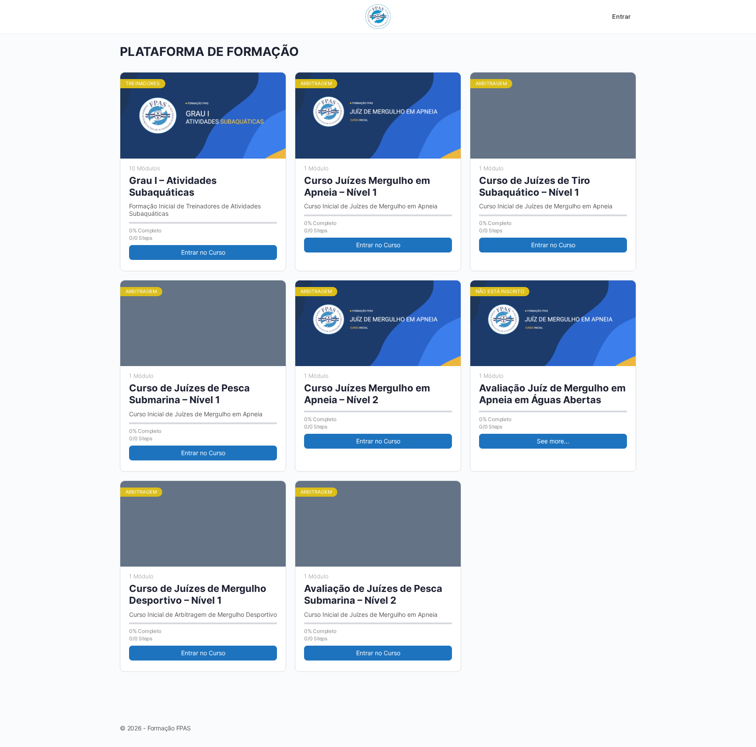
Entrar (621, 16)
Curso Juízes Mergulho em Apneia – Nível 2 (367, 393)
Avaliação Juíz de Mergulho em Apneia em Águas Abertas (552, 393)
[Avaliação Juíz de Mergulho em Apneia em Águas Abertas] (553, 323)
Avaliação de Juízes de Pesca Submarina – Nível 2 (373, 594)
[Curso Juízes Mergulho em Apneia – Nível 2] (378, 323)
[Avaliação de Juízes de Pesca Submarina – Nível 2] (378, 524)
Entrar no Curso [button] (203, 252)
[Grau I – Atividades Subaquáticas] (203, 116)
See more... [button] (553, 441)
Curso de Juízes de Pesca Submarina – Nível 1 (189, 393)
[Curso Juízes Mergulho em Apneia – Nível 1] (378, 116)
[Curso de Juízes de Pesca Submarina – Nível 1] (203, 323)
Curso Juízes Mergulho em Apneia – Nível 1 (367, 186)
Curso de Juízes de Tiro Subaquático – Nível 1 (534, 186)
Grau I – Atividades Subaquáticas (173, 186)
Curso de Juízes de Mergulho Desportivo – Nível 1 (197, 594)
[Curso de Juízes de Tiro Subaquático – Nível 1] (553, 116)
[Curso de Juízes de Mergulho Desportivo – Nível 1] (203, 524)
